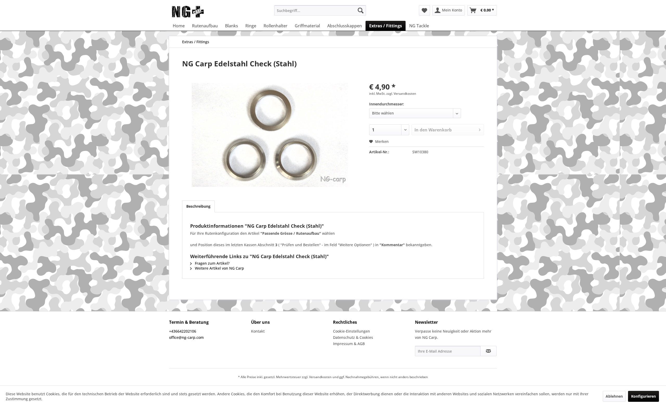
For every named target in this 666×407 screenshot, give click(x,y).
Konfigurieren (643, 396)
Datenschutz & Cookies (353, 337)
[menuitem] (320, 10)
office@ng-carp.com (186, 337)
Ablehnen (614, 396)
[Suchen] (360, 10)
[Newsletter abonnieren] (488, 351)
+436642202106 (182, 331)
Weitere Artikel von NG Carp (219, 268)
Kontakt (258, 331)
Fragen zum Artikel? (211, 263)
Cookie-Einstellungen (351, 331)
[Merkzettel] (424, 10)
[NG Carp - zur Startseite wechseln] (196, 11)
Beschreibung (198, 206)
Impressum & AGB (349, 343)
